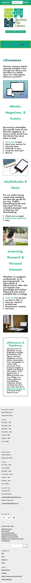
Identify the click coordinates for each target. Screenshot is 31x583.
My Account (22, 31)
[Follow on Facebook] (4, 518)
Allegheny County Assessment (10, 537)
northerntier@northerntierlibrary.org (11, 497)
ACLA (3, 563)
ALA (3, 553)
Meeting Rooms (6, 570)
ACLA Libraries (6, 540)
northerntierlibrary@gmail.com (10, 503)
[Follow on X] (9, 518)
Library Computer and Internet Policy (12, 576)
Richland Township (7, 529)
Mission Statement (6, 579)
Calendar (14, 31)
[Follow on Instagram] (14, 518)
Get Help (4, 573)
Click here (15, 147)
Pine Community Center (8, 533)
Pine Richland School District (9, 535)
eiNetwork (4, 560)
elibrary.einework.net (16, 388)
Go (26, 546)
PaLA (3, 556)
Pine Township (5, 531)
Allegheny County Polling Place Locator (13, 539)
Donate (8, 31)
